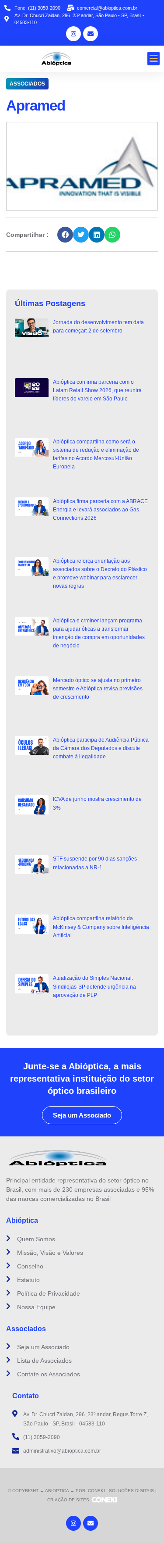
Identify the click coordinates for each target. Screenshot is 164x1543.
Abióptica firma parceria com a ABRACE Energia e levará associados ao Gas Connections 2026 (100, 509)
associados (27, 84)
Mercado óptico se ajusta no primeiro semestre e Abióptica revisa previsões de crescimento (98, 688)
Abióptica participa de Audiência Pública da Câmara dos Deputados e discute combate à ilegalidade (101, 748)
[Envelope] (90, 33)
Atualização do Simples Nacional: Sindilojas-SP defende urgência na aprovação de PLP (94, 986)
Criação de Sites (68, 1499)
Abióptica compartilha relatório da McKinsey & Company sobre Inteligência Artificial (101, 926)
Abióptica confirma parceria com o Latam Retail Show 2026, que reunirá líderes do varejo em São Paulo (97, 390)
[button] (153, 59)
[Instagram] (73, 33)
